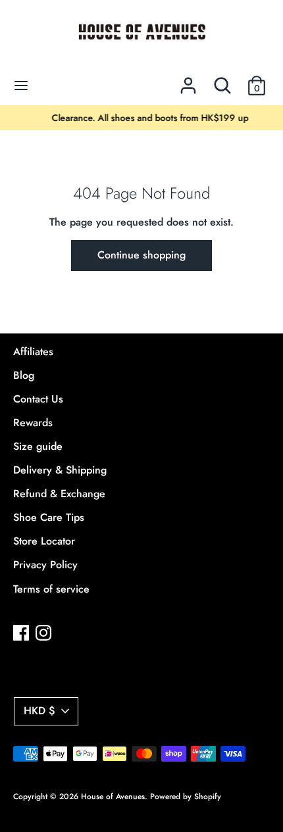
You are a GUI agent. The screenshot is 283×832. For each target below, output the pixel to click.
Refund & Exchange (59, 493)
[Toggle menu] (21, 85)
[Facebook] (21, 632)
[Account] (188, 80)
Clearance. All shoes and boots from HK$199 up (141, 117)
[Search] (222, 80)
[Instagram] (43, 632)
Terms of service (51, 589)
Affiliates (33, 351)
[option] (141, 117)
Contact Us (38, 398)
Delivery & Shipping (60, 469)
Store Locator (44, 541)
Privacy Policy (45, 564)
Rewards (33, 422)
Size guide (38, 446)
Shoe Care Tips (48, 517)
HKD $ (39, 710)
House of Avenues (113, 796)
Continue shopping (141, 254)
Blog (23, 375)
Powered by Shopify (185, 796)
